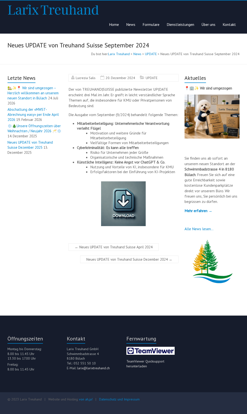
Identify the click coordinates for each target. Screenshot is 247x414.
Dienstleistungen (180, 24)
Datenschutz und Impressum (119, 399)
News (130, 24)
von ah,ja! (86, 399)
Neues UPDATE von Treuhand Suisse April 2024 (113, 247)
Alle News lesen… (199, 228)
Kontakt (229, 24)
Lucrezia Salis (86, 78)
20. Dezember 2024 (120, 78)
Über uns (208, 24)
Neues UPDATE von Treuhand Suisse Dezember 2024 (129, 259)
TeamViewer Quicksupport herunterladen (145, 363)
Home (114, 24)
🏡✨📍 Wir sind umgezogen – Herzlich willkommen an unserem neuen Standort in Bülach (33, 93)
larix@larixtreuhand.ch (93, 368)
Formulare (151, 24)
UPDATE (152, 78)
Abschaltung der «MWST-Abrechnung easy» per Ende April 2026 (33, 114)
